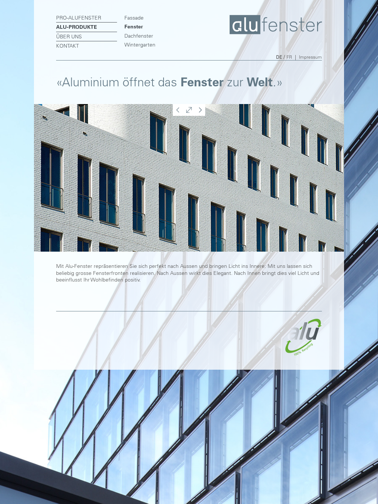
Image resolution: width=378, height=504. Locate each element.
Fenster (133, 26)
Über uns (69, 36)
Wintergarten (139, 44)
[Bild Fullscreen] (189, 114)
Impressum (310, 57)
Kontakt (67, 45)
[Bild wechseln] (177, 114)
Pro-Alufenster (78, 17)
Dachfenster (138, 35)
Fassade (134, 17)
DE (279, 57)
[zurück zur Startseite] (276, 32)
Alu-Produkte (76, 27)
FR (289, 57)
